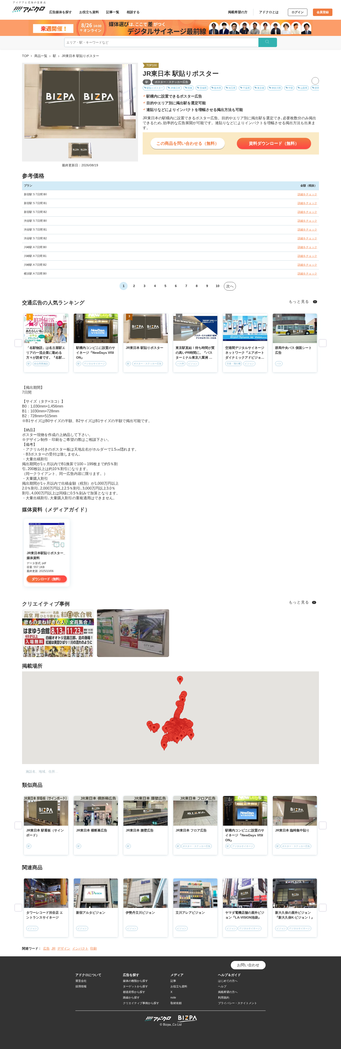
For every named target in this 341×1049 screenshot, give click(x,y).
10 (217, 286)
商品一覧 (40, 56)
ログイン (298, 12)
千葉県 (246, 88)
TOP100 (151, 65)
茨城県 (203, 88)
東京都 (260, 88)
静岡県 (318, 88)
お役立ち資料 (89, 12)
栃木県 (217, 88)
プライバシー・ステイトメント (237, 1003)
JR (53, 948)
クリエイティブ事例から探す (141, 1003)
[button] (182, 728)
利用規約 (223, 997)
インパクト (80, 948)
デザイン (63, 948)
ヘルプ (222, 986)
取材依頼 (176, 1003)
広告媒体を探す (60, 12)
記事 (173, 981)
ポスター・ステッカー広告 (171, 82)
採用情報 (81, 986)
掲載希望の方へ (228, 992)
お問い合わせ (248, 965)
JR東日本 (175, 88)
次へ (230, 286)
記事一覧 (112, 12)
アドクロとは (269, 12)
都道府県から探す (134, 992)
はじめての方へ (228, 981)
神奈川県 (276, 88)
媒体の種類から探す (135, 981)
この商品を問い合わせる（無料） (187, 143)
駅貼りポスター (155, 88)
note (173, 997)
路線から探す (131, 997)
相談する (133, 12)
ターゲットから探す (135, 986)
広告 (46, 948)
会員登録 (323, 12)
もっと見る (299, 301)
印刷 (93, 948)
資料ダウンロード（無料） (274, 143)
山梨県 (303, 88)
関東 (190, 88)
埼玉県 (231, 88)
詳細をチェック (307, 194)
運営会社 (81, 981)
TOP (25, 56)
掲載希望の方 (238, 12)
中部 (290, 88)
